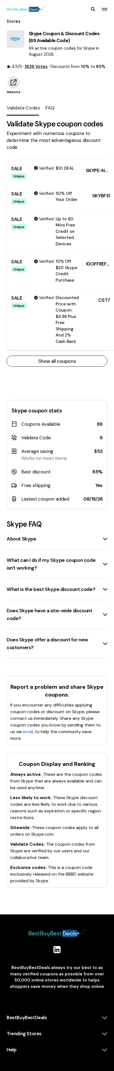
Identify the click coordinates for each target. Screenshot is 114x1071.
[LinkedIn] (57, 949)
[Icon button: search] (93, 9)
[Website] (13, 82)
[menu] (104, 9)
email (28, 732)
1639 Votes (36, 66)
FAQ (49, 108)
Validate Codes (23, 108)
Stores (13, 21)
